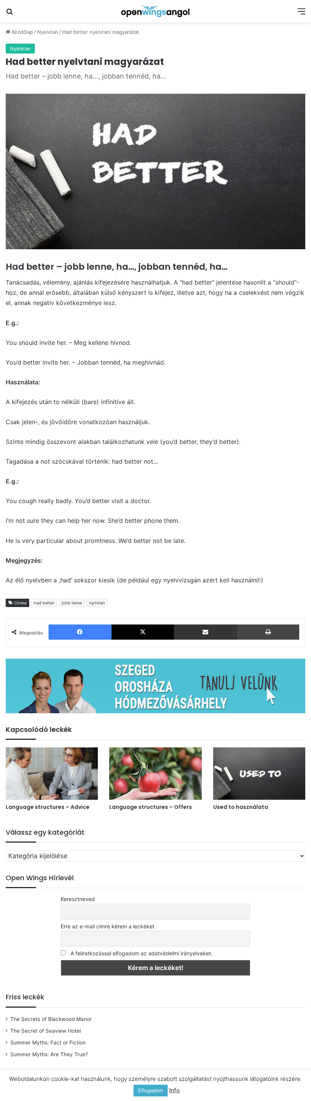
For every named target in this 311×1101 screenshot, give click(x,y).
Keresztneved (78, 899)
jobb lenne (71, 603)
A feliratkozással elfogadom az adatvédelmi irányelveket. (141, 953)
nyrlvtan (97, 603)
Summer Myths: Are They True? (49, 1054)
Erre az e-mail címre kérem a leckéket (107, 926)
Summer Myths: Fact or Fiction (48, 1043)
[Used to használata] (259, 773)
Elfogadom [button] (150, 1090)
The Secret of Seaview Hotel (45, 1031)
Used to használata (240, 807)
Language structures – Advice (48, 807)
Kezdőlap (21, 32)
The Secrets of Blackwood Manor (51, 1019)
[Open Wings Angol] (155, 11)
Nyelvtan (47, 32)
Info (174, 1090)
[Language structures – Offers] (155, 773)
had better (44, 603)
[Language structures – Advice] (52, 773)
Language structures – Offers (150, 807)
